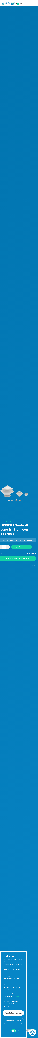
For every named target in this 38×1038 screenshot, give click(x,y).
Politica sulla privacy (15, 981)
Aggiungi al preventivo (21, 547)
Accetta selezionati (13, 1021)
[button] (28, 490)
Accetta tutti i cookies (13, 1013)
